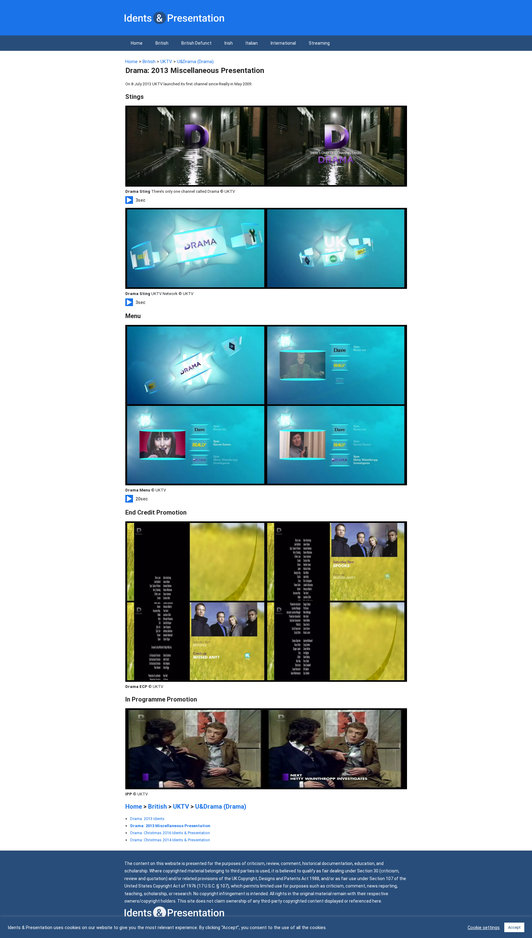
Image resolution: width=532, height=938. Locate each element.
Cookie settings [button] (484, 927)
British (161, 43)
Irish (228, 43)
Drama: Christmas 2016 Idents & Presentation (170, 833)
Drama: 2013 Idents (147, 818)
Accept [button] (514, 927)
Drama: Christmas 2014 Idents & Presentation (170, 840)
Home (137, 43)
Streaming (319, 43)
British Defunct (196, 43)
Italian (252, 43)
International (283, 43)
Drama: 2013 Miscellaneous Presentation (170, 825)
